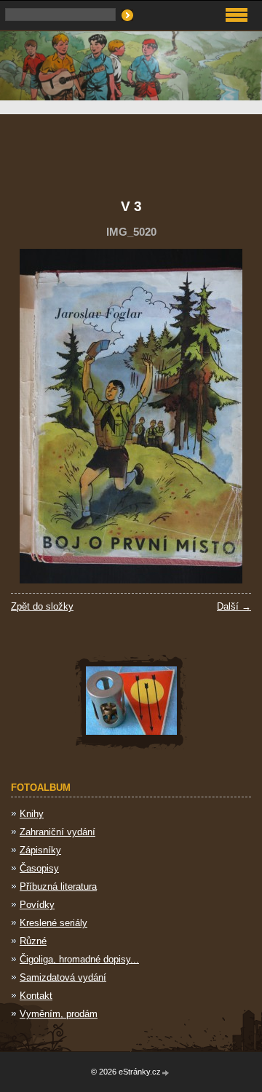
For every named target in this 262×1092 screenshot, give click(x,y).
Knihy (32, 813)
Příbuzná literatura (58, 886)
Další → (234, 606)
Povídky (37, 904)
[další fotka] (227, 416)
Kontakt (36, 995)
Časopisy (39, 868)
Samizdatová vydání (63, 977)
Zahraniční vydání (57, 831)
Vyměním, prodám (59, 1013)
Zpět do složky (42, 606)
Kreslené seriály (53, 922)
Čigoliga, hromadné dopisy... (79, 959)
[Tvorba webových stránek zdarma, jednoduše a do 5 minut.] (166, 1072)
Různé (33, 941)
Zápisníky (40, 850)
